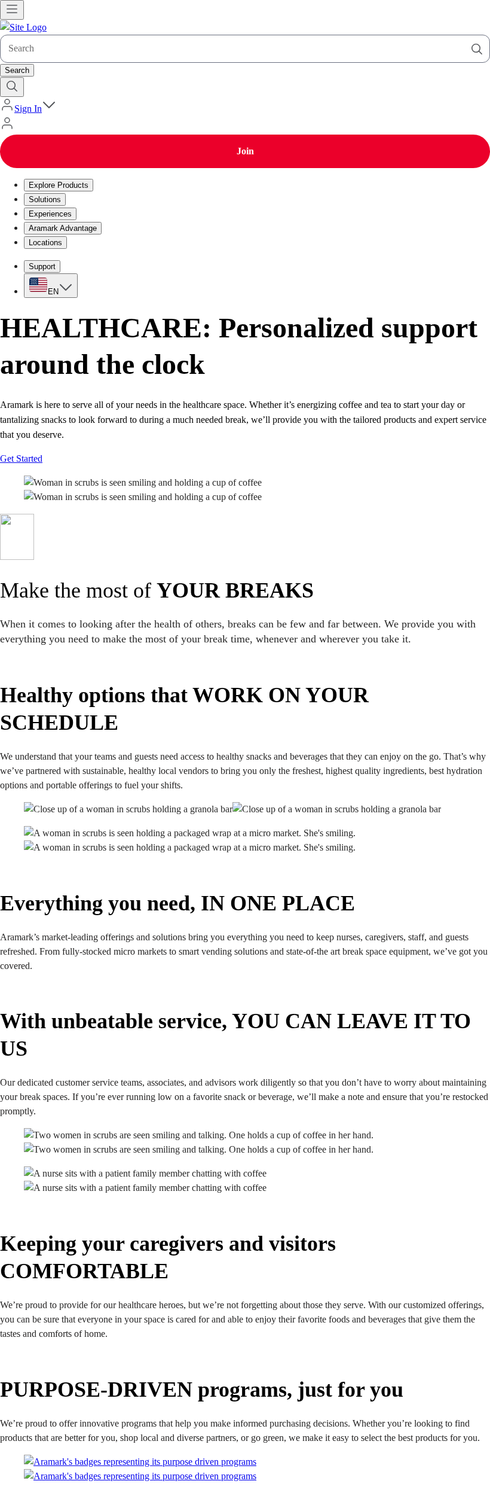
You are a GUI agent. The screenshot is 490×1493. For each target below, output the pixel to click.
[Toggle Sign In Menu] (49, 108)
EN (53, 291)
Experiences (50, 213)
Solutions (45, 199)
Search (17, 70)
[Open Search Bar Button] (12, 87)
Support (42, 266)
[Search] (477, 49)
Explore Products (58, 185)
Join (245, 151)
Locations (45, 242)
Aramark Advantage (63, 228)
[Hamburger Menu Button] (12, 10)
